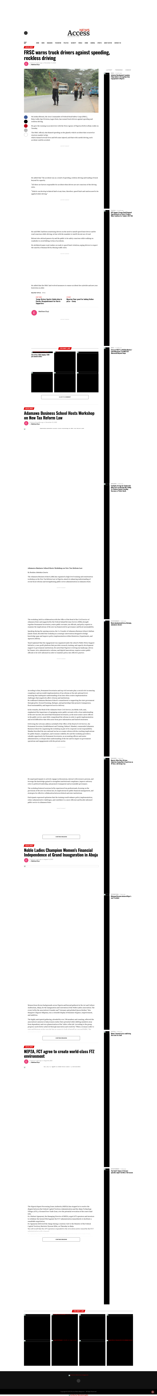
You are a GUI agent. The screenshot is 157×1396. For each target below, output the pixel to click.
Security (73, 43)
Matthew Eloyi (35, 64)
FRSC (44, 292)
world (80, 43)
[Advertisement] (78, 12)
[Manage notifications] (152, 1392)
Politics (66, 43)
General (92, 43)
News (43, 43)
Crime (86, 43)
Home (37, 43)
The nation (58, 43)
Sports (99, 43)
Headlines (49, 43)
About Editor (108, 43)
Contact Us (117, 43)
